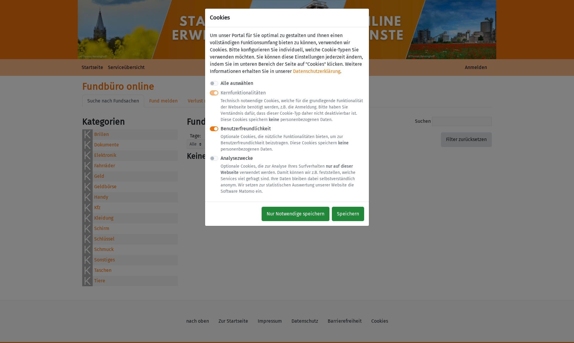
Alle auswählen (237, 83)
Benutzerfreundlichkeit (285, 139)
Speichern (348, 214)
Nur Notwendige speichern (295, 214)
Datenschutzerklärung (316, 71)
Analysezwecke (288, 174)
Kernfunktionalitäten (292, 106)
